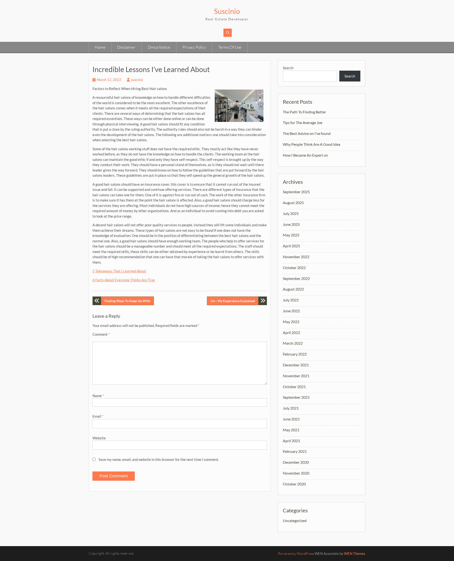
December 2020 (296, 462)
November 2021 (296, 375)
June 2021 (291, 419)
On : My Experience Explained (233, 301)
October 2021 (294, 386)
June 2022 (291, 310)
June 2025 (291, 224)
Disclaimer (126, 47)
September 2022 (296, 278)
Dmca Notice (159, 47)
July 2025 (291, 213)
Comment (101, 334)
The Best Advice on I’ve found (307, 133)
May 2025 (291, 235)
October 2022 (294, 267)
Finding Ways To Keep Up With (127, 301)
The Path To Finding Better (304, 112)
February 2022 (295, 354)
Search (288, 68)
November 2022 (296, 256)
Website (99, 438)
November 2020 (296, 473)
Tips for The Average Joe (302, 122)
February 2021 (295, 451)
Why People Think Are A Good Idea (311, 144)
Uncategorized (295, 520)
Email (97, 416)
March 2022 (293, 343)
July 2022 (291, 300)
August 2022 (293, 289)
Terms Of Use (229, 47)
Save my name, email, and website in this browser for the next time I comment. (159, 459)
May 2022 (291, 321)
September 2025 (296, 191)
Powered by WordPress (296, 553)
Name (98, 396)
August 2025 (293, 202)
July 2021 (291, 408)
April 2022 (291, 332)
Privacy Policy (194, 47)
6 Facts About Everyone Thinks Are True (123, 280)
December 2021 (296, 365)
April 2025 (291, 246)
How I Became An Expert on (305, 155)
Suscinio (227, 11)
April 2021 (291, 440)
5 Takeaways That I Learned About (119, 271)
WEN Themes (354, 553)
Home (100, 47)
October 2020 (294, 484)
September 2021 (296, 397)
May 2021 (291, 430)
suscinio (137, 79)
